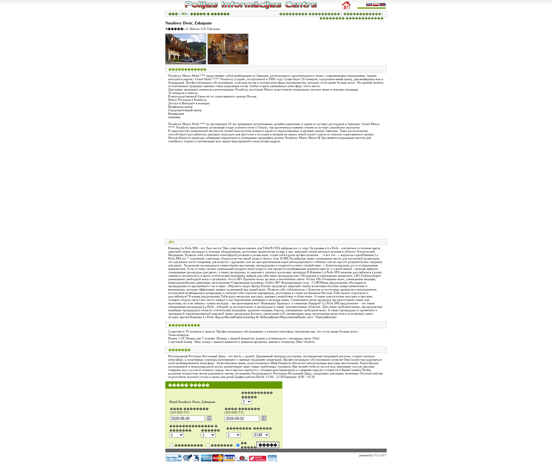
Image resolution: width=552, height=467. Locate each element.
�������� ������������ (351, 18)
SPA (184, 14)
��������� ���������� (309, 14)
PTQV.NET (380, 455)
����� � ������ (210, 14)
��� (173, 14)
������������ (362, 14)
